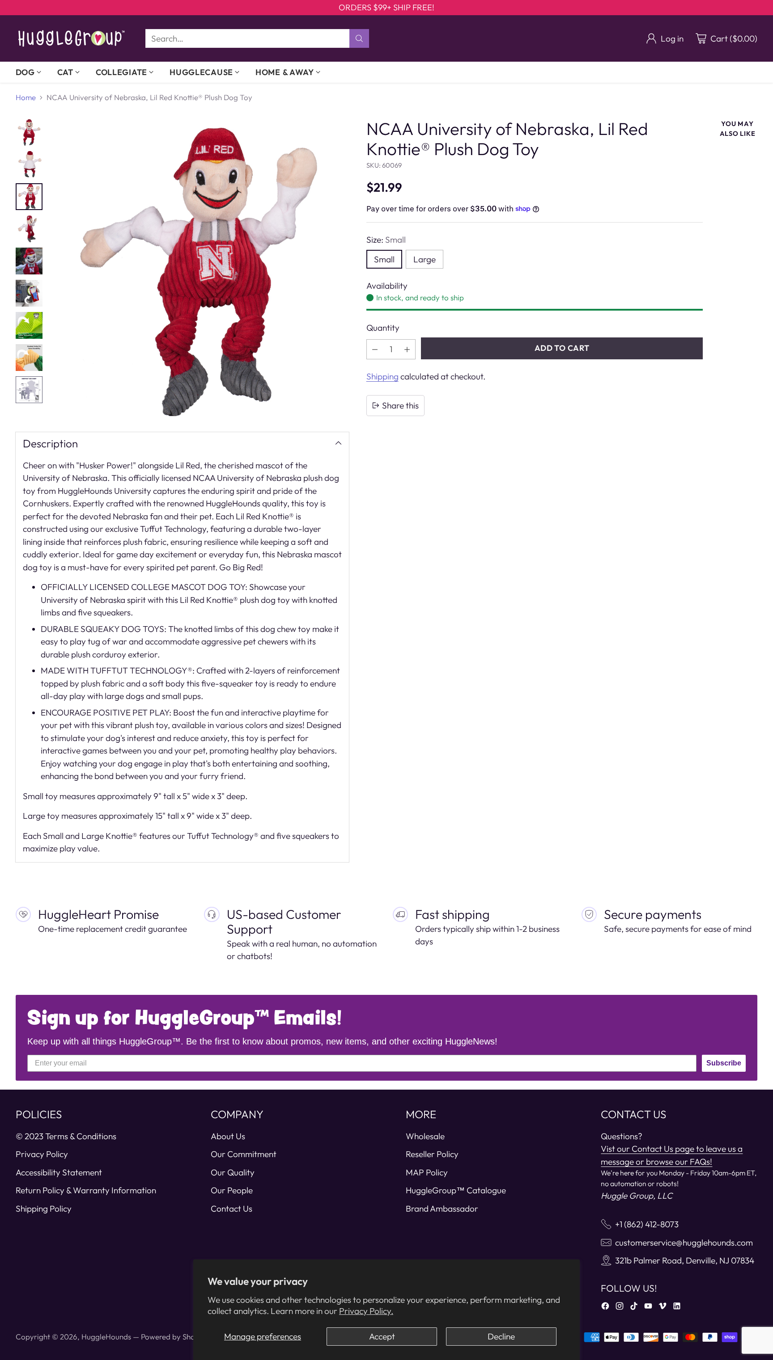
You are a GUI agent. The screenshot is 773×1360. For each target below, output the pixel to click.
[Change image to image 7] (29, 325)
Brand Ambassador (442, 1208)
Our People (232, 1190)
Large (424, 258)
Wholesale (425, 1136)
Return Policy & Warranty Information (86, 1190)
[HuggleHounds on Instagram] (619, 1308)
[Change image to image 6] (29, 293)
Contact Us (231, 1208)
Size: (386, 239)
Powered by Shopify (174, 1336)
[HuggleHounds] (71, 38)
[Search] (359, 38)
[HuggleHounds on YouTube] (648, 1308)
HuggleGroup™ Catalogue (456, 1190)
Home (26, 97)
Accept (382, 1336)
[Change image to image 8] (29, 357)
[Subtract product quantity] (375, 348)
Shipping (382, 376)
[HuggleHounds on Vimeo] (662, 1308)
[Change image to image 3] (29, 196)
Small (384, 258)
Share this (400, 405)
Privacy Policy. (366, 1310)
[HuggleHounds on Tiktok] (634, 1308)
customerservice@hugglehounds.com (684, 1242)
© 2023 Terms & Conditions (66, 1136)
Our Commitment (243, 1154)
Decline (501, 1336)
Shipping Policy (44, 1208)
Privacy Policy (42, 1154)
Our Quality (233, 1172)
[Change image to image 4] (29, 228)
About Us (228, 1136)
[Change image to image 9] (29, 389)
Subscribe (723, 1063)
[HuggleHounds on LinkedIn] (676, 1308)
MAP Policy (427, 1172)
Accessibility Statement (59, 1172)
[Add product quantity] (407, 348)
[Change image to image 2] (29, 164)
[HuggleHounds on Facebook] (605, 1308)
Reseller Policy (432, 1154)
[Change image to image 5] (29, 261)
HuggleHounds (106, 1336)
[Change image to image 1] (29, 132)
